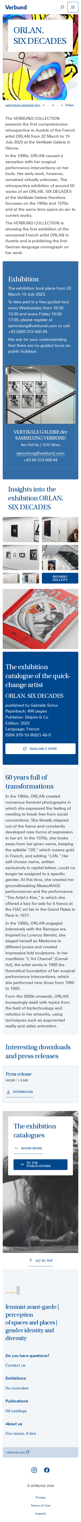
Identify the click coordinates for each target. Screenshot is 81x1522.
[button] (60, 578)
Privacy (41, 1497)
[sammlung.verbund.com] (12, 1290)
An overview (17, 1388)
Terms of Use (40, 1505)
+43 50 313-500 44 (40, 459)
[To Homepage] (16, 7)
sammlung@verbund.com (40, 453)
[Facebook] (47, 1470)
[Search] (62, 7)
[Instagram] (34, 1470)
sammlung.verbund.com (22, 105)
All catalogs (16, 1410)
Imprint (40, 1513)
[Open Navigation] (73, 7)
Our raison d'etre (20, 1433)
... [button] (48, 104)
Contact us (15, 1365)
